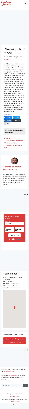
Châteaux (9, 138)
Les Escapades (13, 375)
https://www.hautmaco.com (11, 288)
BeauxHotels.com (9, 371)
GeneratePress (14, 401)
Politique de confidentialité (14, 394)
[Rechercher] (25, 385)
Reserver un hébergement (14, 339)
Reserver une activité (14, 343)
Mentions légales (14, 396)
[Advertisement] (14, 25)
